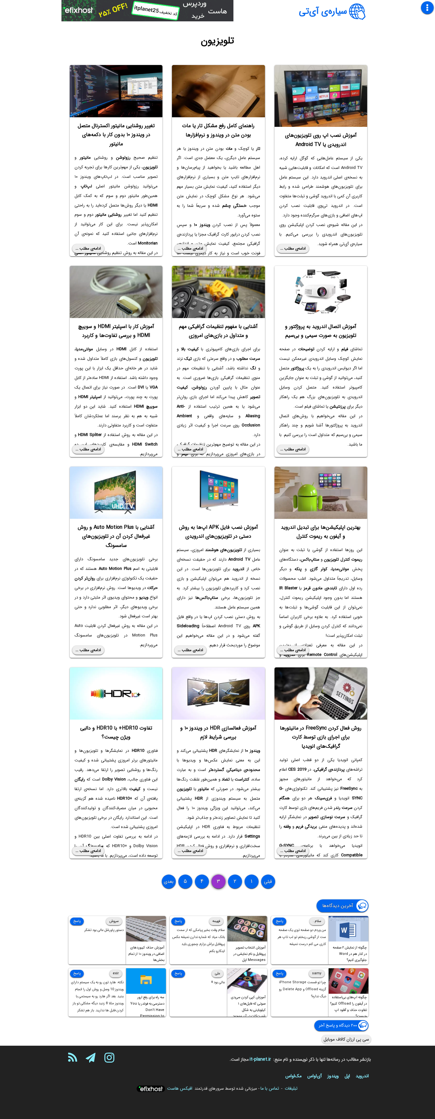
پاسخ (279, 921)
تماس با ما (269, 1088)
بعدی (169, 881)
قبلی (268, 881)
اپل (347, 1075)
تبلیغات (291, 1088)
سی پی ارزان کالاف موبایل (346, 1039)
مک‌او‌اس (293, 1075)
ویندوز (333, 1075)
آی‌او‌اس (314, 1075)
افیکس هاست (179, 1088)
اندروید (362, 1075)
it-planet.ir (260, 1059)
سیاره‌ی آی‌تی (323, 11)
